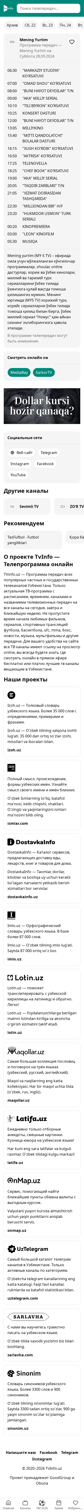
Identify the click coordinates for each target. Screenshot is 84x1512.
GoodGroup (60, 1477)
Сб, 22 (30, 25)
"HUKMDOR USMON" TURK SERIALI (46, 216)
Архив (12, 25)
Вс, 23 (47, 25)
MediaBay (19, 372)
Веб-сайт (25, 452)
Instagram (19, 463)
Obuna (42, 1483)
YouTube (18, 474)
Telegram (49, 452)
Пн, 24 (65, 25)
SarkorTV (44, 372)
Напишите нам (21, 1452)
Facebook (45, 463)
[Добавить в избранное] (72, 41)
